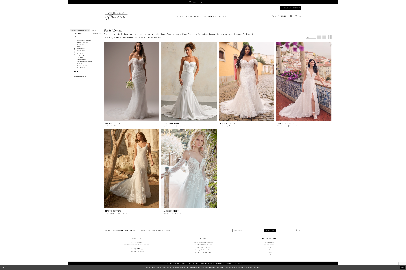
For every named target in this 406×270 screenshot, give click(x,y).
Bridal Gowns (269, 242)
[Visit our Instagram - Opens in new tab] (300, 231)
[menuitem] (280, 16)
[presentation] (131, 81)
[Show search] (291, 16)
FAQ (269, 247)
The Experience (269, 245)
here (194, 2)
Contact (269, 252)
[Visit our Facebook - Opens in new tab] (296, 231)
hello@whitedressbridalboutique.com (136, 245)
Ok (402, 268)
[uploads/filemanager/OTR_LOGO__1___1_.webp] (116, 14)
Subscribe (270, 230)
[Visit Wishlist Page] (296, 16)
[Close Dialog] (3, 267)
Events (269, 255)
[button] (300, 16)
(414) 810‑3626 (136, 242)
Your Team (269, 250)
